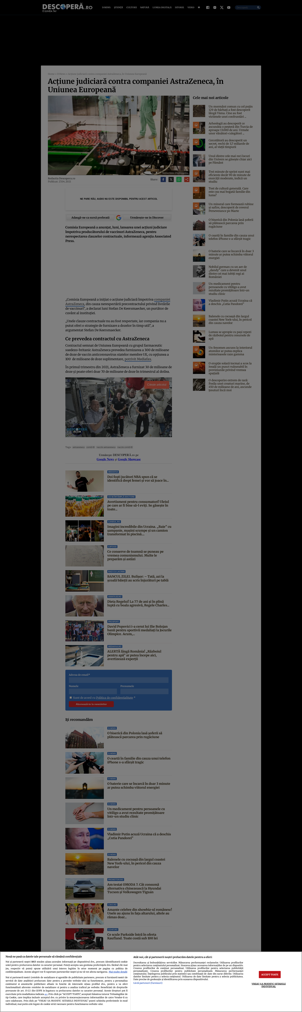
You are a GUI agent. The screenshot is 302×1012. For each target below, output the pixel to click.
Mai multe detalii (118, 971)
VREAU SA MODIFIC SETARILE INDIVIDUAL (269, 985)
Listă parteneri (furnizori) (147, 983)
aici (46, 994)
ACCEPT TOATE (269, 974)
